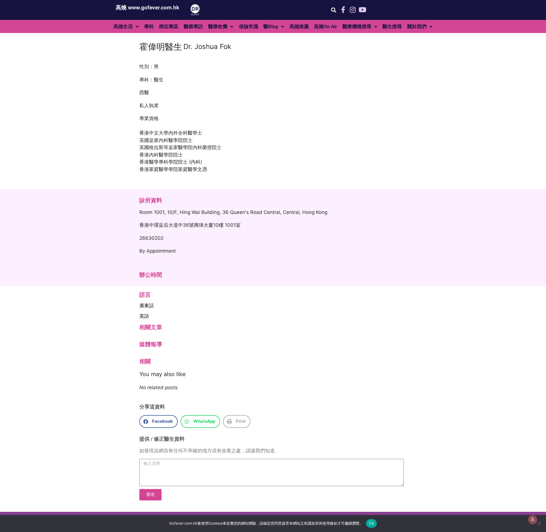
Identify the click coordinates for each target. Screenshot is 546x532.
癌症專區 (168, 26)
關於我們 (417, 26)
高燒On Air (325, 26)
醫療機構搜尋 (356, 26)
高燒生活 (123, 26)
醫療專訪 (193, 26)
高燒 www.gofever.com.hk (147, 7)
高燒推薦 (299, 26)
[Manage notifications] (532, 519)
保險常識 (248, 26)
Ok (371, 523)
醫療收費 (218, 26)
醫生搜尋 (392, 26)
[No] (539, 523)
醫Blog (270, 26)
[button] (333, 10)
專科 (149, 26)
